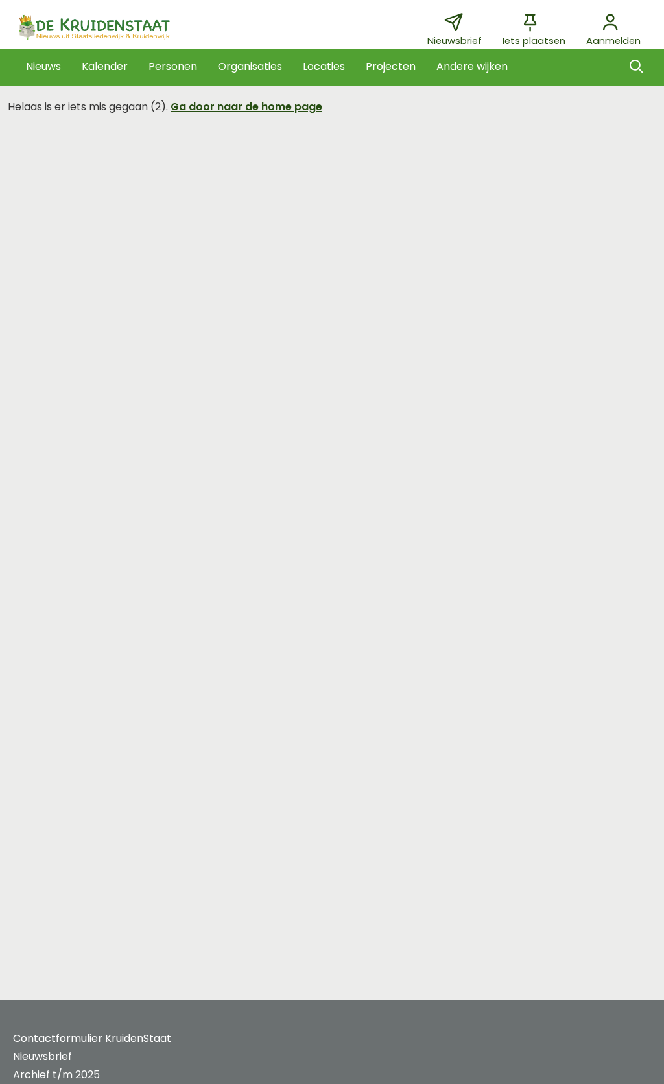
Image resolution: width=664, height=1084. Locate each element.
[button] (43, 67)
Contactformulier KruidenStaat (92, 1038)
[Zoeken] (636, 66)
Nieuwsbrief (42, 1056)
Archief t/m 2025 (56, 1074)
